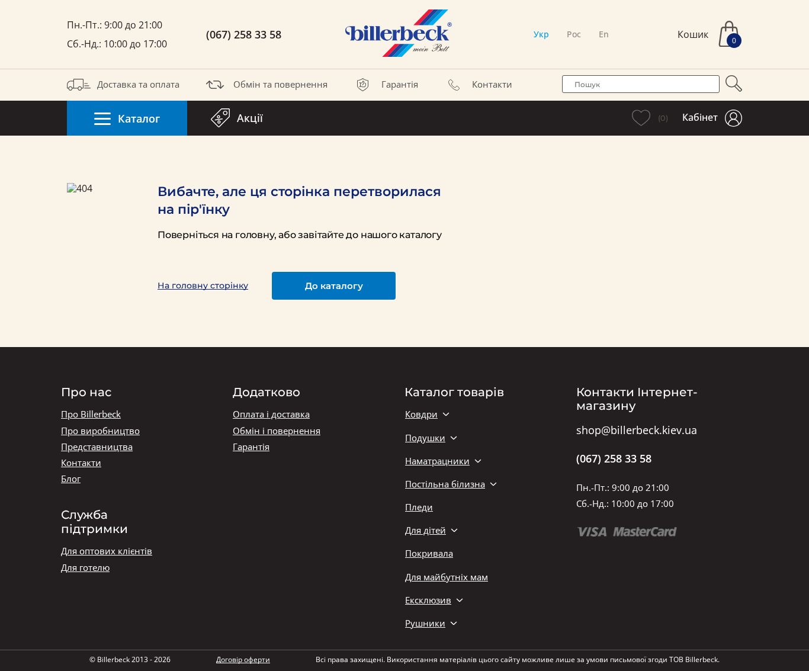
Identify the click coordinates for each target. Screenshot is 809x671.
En (604, 34)
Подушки (425, 438)
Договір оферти (243, 659)
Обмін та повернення (280, 84)
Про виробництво (100, 431)
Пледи (419, 507)
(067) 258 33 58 (243, 34)
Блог (71, 479)
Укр (541, 34)
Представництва (97, 447)
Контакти (492, 84)
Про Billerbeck (91, 414)
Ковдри (421, 414)
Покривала (429, 553)
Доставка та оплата (138, 84)
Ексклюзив (428, 600)
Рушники (425, 623)
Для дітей (425, 530)
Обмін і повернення (276, 431)
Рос (574, 34)
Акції (250, 118)
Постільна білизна (445, 484)
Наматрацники (437, 461)
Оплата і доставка (271, 414)
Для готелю (85, 568)
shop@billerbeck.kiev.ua (636, 430)
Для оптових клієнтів (106, 551)
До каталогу (334, 285)
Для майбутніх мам (446, 577)
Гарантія (399, 84)
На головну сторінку (203, 285)
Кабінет (700, 117)
